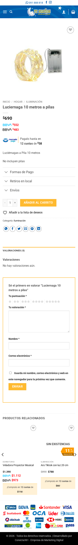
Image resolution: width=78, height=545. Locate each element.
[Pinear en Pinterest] (32, 229)
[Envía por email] (26, 229)
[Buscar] (11, 11)
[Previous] (3, 462)
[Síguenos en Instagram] (50, 2)
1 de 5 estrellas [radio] (9, 301)
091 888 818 (35, 2)
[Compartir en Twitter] (19, 229)
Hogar (18, 101)
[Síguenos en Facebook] (46, 2)
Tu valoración (17, 307)
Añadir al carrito (38, 202)
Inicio (6, 101)
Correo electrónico (20, 355)
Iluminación (34, 101)
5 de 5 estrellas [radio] (52, 301)
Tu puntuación (18, 296)
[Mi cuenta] (64, 12)
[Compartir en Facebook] (13, 229)
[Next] (75, 462)
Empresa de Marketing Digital (46, 540)
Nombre (14, 338)
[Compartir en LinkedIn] (39, 229)
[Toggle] (6, 172)
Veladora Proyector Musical (18, 465)
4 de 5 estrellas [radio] (37, 301)
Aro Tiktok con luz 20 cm (54, 465)
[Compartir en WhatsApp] (6, 229)
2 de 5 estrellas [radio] (15, 301)
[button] (5, 11)
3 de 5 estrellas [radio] (25, 301)
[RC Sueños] (39, 11)
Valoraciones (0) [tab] (14, 250)
